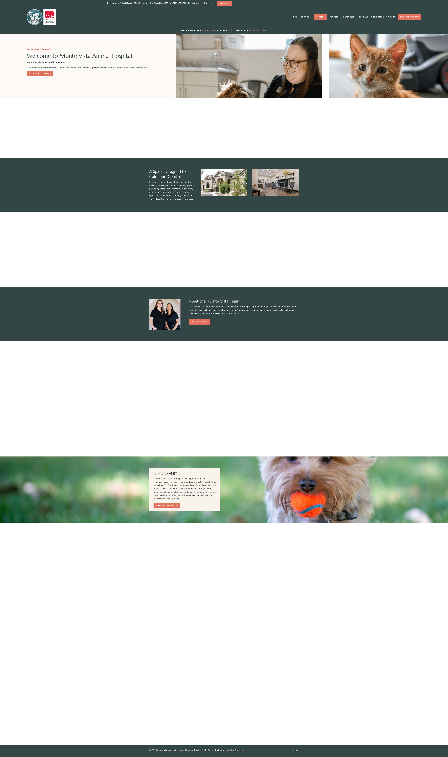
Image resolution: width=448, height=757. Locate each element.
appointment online (257, 30)
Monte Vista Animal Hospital (204, 116)
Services (334, 17)
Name (208, 554)
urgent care (209, 30)
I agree (213, 574)
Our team (280, 123)
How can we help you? (216, 581)
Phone (208, 568)
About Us (304, 17)
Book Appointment (409, 17)
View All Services (222, 278)
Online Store (377, 17)
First (228, 558)
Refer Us (223, 3)
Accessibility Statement (233, 750)
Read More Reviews (222, 447)
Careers (320, 17)
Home (294, 17)
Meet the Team (198, 322)
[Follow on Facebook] (292, 750)
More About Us (241, 151)
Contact (390, 17)
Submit (211, 588)
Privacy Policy (214, 750)
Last (228, 561)
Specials (363, 17)
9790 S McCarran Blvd (166, 575)
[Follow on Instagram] (297, 750)
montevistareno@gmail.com (175, 559)
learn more (209, 654)
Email (208, 564)
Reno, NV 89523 (164, 578)
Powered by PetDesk (196, 750)
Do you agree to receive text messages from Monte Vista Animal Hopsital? (241, 571)
